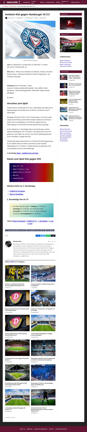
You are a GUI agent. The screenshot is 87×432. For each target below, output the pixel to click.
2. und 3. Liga (33, 2)
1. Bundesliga (43, 221)
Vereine (58, 2)
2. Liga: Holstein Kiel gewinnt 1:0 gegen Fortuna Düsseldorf (41, 334)
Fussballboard (75, 2)
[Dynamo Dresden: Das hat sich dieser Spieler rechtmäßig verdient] (17, 298)
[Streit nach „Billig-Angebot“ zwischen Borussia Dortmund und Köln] (63, 101)
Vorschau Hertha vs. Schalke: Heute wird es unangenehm (42, 284)
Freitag (29, 230)
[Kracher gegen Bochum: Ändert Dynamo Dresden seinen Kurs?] (17, 323)
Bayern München (65, 60)
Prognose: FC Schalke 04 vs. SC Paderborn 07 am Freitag (43, 309)
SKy (52, 230)
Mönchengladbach (65, 137)
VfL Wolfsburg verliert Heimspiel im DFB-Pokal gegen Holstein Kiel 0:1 (16, 384)
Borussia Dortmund (66, 62)
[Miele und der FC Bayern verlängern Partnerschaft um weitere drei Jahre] (63, 93)
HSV (43, 230)
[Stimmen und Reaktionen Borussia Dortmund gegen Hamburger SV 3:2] (17, 273)
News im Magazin (19, 221)
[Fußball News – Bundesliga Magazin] (10, 2)
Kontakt (51, 429)
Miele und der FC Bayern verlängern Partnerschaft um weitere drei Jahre (74, 93)
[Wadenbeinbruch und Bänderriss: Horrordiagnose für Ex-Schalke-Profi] (63, 109)
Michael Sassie (12, 18)
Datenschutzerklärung (40, 429)
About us (22, 429)
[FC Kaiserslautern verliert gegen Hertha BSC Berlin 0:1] (17, 348)
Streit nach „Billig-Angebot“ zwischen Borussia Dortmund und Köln (75, 101)
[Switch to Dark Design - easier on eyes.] (84, 2)
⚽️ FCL (20, 2)
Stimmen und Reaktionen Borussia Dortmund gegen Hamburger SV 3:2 (14, 284)
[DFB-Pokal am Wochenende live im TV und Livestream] (63, 85)
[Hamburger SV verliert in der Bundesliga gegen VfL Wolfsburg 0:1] (43, 372)
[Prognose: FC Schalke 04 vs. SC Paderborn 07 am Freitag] (43, 298)
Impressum (30, 429)
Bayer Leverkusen (65, 64)
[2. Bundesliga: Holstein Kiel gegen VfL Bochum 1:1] (17, 397)
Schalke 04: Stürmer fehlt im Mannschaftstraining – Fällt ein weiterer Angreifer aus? (42, 409)
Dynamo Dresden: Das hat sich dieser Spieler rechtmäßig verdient (17, 309)
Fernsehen (22, 230)
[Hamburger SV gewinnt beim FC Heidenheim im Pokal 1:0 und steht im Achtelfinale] (43, 348)
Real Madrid (63, 139)
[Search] (82, 2)
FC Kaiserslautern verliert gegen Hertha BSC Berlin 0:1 (17, 359)
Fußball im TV (64, 2)
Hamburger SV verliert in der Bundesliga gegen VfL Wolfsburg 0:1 (42, 384)
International (50, 2)
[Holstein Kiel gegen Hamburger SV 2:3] (30, 58)
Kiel (48, 230)
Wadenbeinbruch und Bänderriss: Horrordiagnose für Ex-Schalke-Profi (75, 109)
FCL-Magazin (6, 6)
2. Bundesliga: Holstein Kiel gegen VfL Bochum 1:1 (15, 408)
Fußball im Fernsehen (17, 191)
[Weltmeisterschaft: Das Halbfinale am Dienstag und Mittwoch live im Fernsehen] (63, 117)
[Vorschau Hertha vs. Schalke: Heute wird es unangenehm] (43, 273)
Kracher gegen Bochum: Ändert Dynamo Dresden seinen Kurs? (16, 334)
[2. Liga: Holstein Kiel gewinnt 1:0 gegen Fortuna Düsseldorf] (43, 323)
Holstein (37, 230)
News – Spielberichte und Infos (27, 153)
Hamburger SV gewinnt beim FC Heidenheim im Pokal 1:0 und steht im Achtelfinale (43, 359)
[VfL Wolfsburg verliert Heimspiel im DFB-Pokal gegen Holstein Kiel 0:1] (17, 372)
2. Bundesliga (11, 230)
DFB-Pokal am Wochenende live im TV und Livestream (75, 84)
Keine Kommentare (29, 18)
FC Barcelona (64, 141)
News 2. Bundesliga (16, 194)
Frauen (42, 2)
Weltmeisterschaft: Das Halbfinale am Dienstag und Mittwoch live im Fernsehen (75, 117)
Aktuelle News (13, 6)
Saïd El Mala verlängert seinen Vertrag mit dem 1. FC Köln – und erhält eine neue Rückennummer (75, 77)
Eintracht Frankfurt (66, 66)
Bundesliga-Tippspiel (61, 429)
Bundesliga (26, 2)
